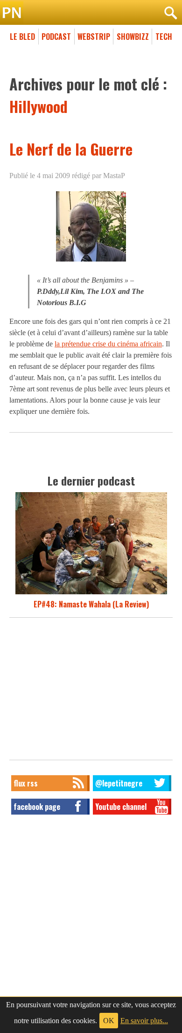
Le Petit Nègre (91, 13)
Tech (163, 36)
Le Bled (22, 36)
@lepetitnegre (118, 783)
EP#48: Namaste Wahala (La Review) (91, 604)
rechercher (170, 13)
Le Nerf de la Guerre (71, 149)
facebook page (37, 806)
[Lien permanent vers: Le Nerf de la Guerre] (91, 261)
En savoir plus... (144, 1021)
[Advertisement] (91, 691)
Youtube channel (121, 806)
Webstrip (93, 36)
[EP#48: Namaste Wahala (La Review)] (91, 593)
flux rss (26, 783)
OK (108, 1021)
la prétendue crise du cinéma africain (108, 344)
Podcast (56, 36)
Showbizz (133, 36)
